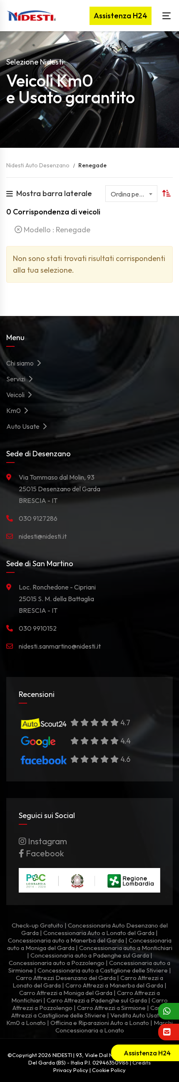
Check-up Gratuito (37, 925)
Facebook (44, 853)
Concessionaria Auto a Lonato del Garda (98, 933)
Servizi (17, 379)
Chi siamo (21, 363)
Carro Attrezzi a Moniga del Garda (65, 993)
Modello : (56, 229)
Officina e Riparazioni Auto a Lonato (99, 1023)
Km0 (14, 410)
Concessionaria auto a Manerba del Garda (66, 940)
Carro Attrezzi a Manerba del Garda (114, 985)
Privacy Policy (70, 1070)
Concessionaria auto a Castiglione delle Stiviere (102, 970)
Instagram (46, 841)
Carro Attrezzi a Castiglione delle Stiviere (89, 1011)
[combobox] (131, 193)
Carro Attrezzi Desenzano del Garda (66, 978)
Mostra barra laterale (54, 193)
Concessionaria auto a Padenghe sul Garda (89, 955)
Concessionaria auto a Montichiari (125, 948)
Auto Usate (24, 426)
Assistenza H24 (120, 15)
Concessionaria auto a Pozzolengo (56, 963)
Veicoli (16, 395)
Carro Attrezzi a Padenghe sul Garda (97, 1000)
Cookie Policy (109, 1070)
